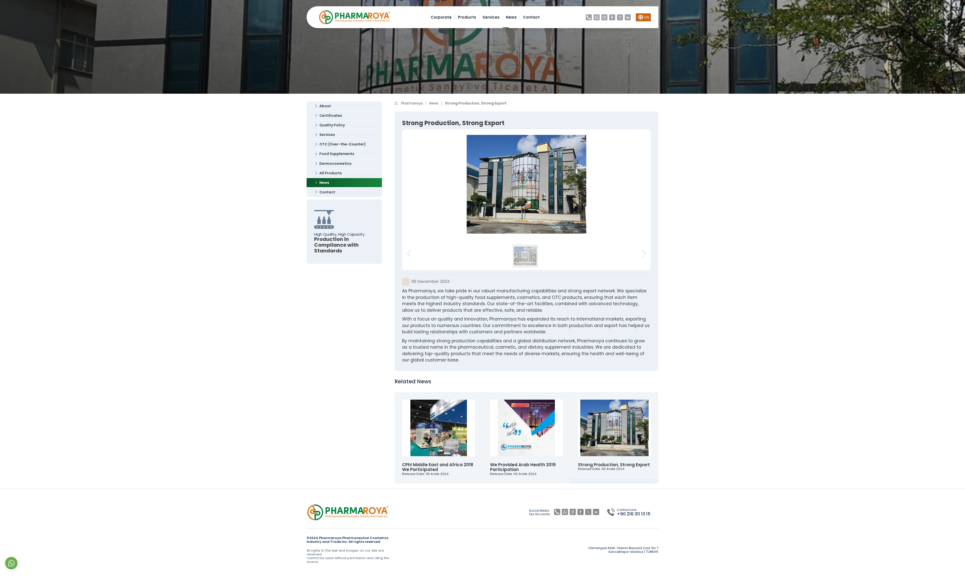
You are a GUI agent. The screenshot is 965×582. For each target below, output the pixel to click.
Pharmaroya (412, 103)
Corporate (441, 17)
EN (646, 17)
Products (467, 17)
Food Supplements (336, 153)
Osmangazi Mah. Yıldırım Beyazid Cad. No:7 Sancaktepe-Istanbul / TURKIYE (623, 550)
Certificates (330, 115)
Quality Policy (332, 125)
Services (491, 17)
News (511, 17)
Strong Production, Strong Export (476, 103)
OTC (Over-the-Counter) (342, 144)
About (325, 106)
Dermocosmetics (335, 163)
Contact (531, 17)
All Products (330, 173)
